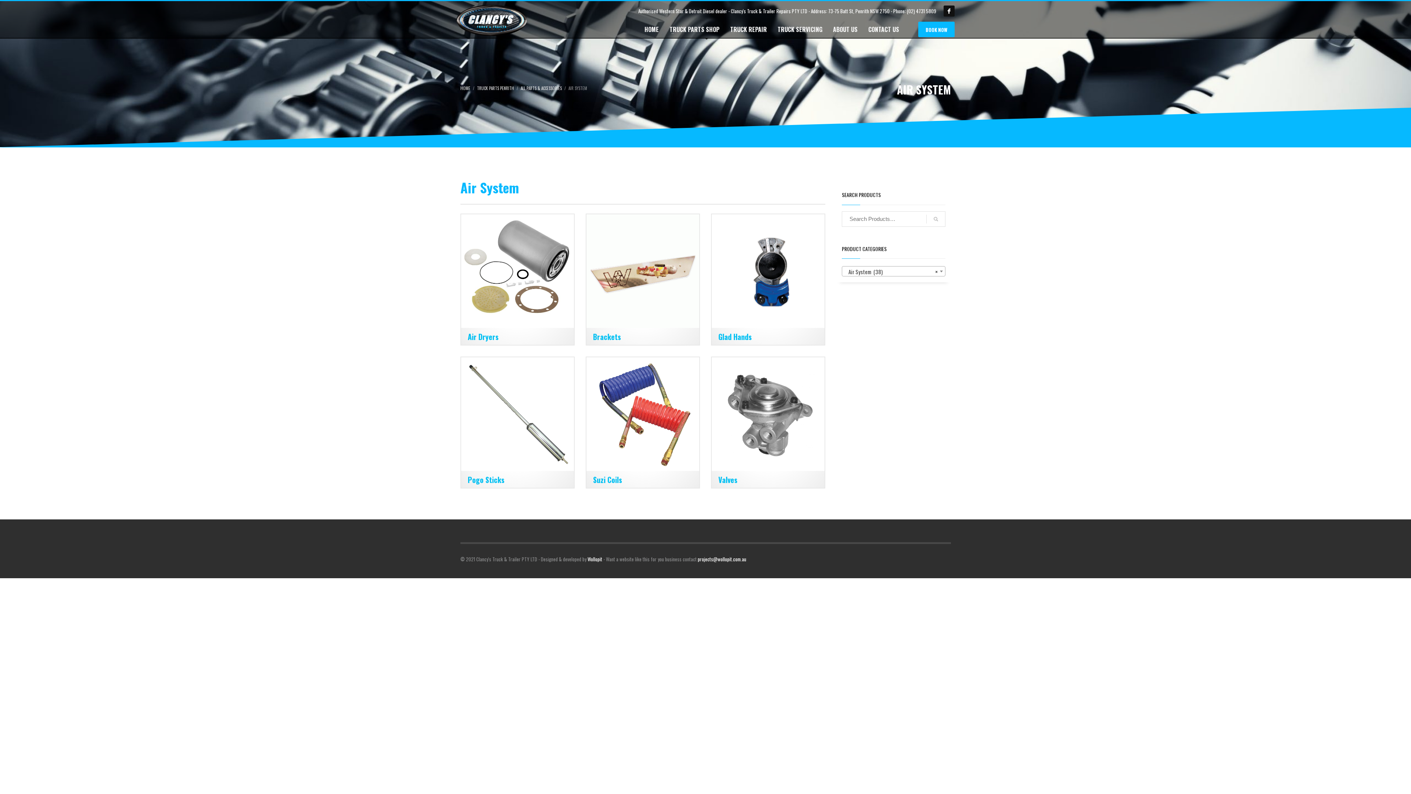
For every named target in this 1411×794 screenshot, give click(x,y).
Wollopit (595, 559)
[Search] (935, 219)
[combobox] (893, 271)
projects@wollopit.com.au (722, 559)
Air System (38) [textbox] (891, 272)
